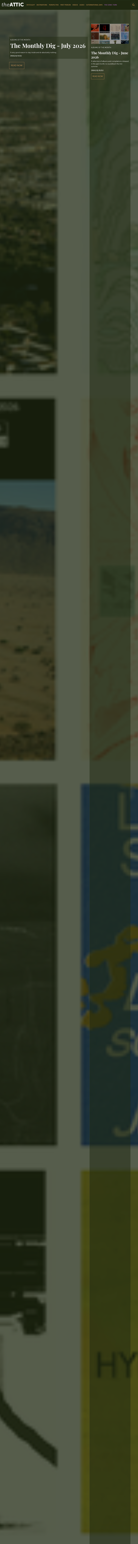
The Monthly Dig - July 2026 (48, 45)
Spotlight (31, 5)
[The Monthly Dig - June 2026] (110, 34)
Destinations (42, 5)
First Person (65, 5)
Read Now (16, 65)
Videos (75, 5)
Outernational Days (94, 5)
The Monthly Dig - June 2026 (109, 54)
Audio (82, 5)
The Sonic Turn (110, 5)
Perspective (54, 5)
